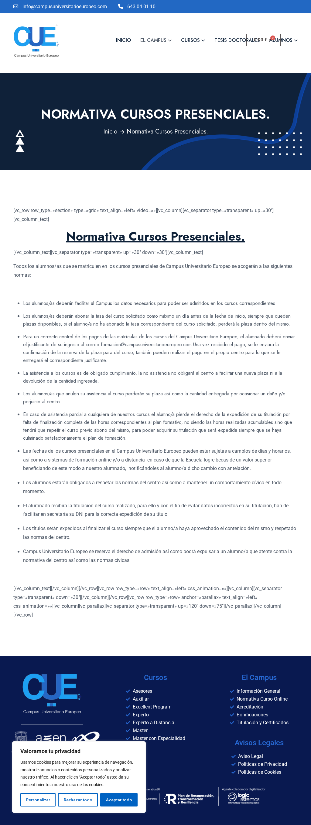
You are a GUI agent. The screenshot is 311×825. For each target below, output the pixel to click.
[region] (79, 777)
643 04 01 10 (141, 6)
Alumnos (280, 40)
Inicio (110, 131)
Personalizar (38, 800)
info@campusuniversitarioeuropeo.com (64, 6)
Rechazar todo (78, 800)
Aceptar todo (119, 800)
